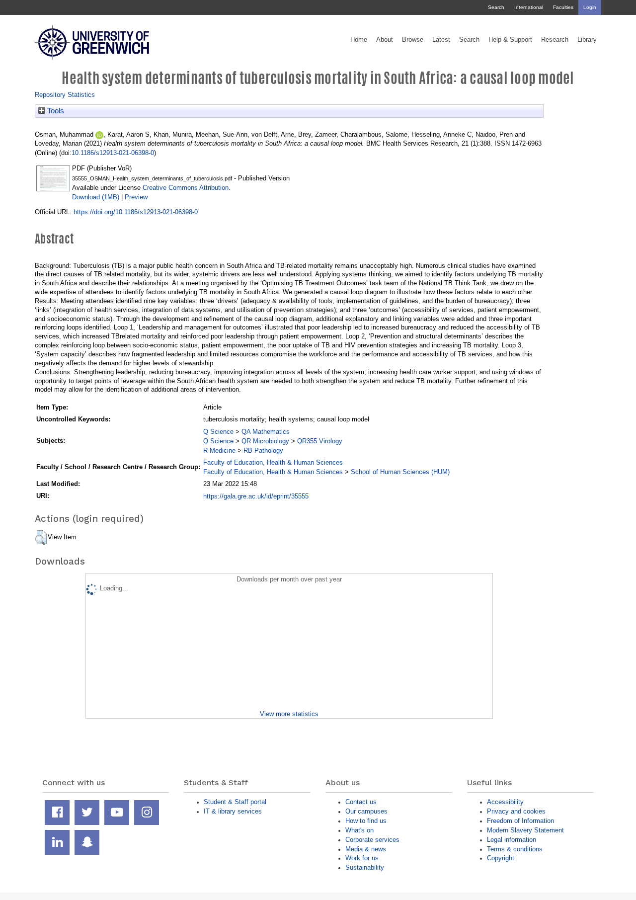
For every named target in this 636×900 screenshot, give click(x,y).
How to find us (366, 820)
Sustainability (364, 867)
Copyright (500, 858)
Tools (54, 111)
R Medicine (219, 450)
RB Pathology (263, 450)
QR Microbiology (265, 441)
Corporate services (372, 839)
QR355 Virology (319, 441)
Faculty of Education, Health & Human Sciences (273, 462)
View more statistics (289, 714)
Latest (441, 39)
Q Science (218, 431)
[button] (41, 537)
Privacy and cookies (516, 811)
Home (358, 39)
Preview (136, 197)
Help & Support (510, 39)
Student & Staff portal (235, 802)
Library (587, 39)
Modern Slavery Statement (525, 830)
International (528, 7)
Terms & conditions (515, 849)
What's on (359, 830)
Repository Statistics (65, 94)
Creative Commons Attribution (186, 187)
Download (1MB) (95, 197)
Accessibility (505, 802)
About (384, 39)
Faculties (563, 7)
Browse (412, 39)
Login (589, 7)
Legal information (511, 839)
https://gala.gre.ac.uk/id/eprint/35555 (256, 496)
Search (496, 7)
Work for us (362, 858)
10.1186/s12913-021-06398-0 (113, 153)
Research (554, 39)
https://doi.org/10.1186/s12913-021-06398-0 (136, 212)
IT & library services (233, 811)
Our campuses (366, 811)
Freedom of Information (520, 820)
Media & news (365, 849)
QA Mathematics (265, 431)
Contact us (361, 802)
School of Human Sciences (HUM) (400, 472)
